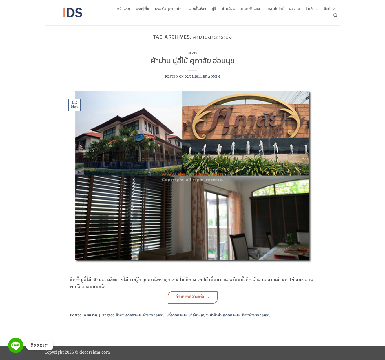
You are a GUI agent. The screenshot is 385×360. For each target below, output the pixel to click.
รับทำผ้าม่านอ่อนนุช (256, 315)
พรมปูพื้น (142, 9)
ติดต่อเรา (331, 9)
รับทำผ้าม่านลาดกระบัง (223, 315)
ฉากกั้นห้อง (197, 9)
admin (214, 76)
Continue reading (193, 297)
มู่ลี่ (214, 9)
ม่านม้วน (228, 9)
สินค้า (310, 9)
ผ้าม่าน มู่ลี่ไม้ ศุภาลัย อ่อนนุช (192, 60)
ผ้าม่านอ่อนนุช (154, 315)
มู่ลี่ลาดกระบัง (176, 315)
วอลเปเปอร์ (275, 9)
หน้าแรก (123, 9)
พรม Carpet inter (169, 9)
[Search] (335, 15)
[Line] (15, 345)
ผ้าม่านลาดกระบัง (128, 315)
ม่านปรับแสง (250, 9)
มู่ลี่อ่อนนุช (196, 315)
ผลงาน (294, 9)
